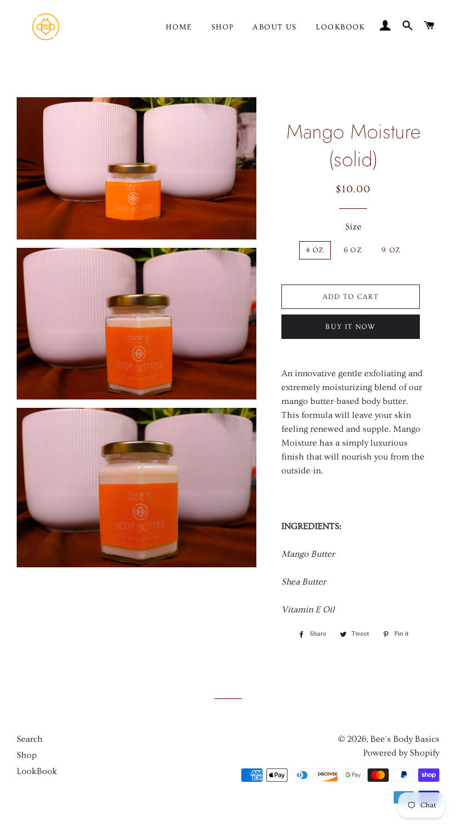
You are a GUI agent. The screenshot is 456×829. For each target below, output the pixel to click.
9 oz (390, 250)
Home (179, 27)
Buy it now (350, 327)
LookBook (340, 27)
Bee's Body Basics (404, 739)
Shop (222, 27)
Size (353, 227)
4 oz (315, 250)
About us (274, 27)
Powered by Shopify (401, 753)
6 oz (353, 250)
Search (30, 739)
